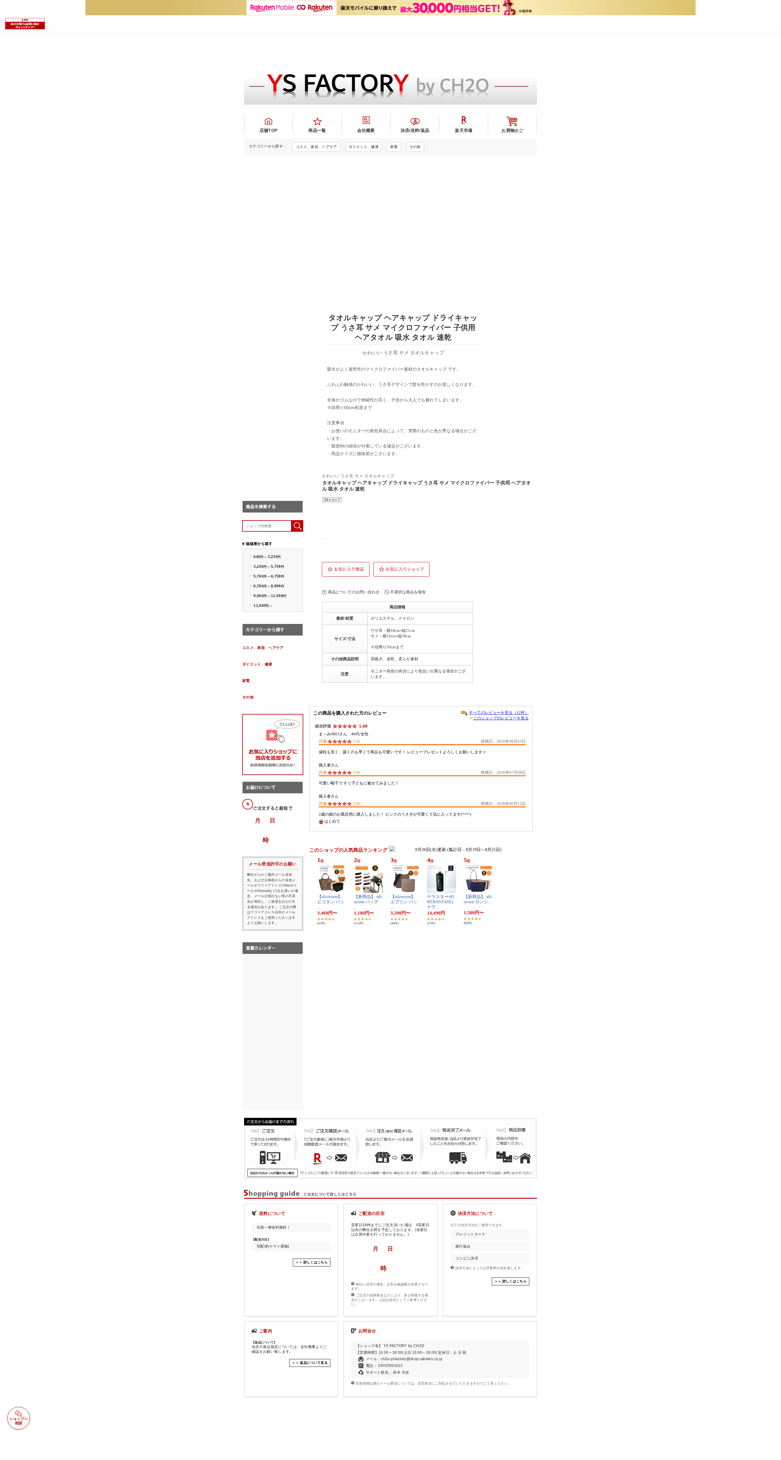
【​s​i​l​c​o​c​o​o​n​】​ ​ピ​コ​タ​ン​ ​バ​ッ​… (330, 901)
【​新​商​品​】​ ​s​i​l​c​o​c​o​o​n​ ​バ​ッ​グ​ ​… (368, 901)
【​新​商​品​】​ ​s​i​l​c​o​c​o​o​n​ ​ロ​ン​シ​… (478, 899)
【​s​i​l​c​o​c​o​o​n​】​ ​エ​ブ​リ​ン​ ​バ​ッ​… (403, 901)
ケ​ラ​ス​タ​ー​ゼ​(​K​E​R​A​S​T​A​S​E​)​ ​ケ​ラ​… (441, 901)
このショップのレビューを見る (501, 718)
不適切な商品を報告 (408, 592)
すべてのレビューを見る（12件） (499, 712)
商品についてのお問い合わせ (354, 592)
